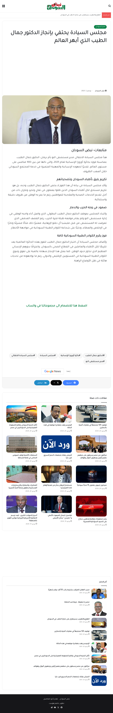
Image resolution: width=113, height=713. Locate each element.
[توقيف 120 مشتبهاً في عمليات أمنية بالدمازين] (91, 414)
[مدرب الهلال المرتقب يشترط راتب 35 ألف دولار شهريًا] (99, 594)
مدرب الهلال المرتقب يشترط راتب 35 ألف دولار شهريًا (68, 590)
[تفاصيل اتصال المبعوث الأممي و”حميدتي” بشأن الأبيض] (56, 504)
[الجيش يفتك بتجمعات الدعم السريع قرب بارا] (56, 444)
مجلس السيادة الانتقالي (23, 356)
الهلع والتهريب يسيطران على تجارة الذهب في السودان (80, 15)
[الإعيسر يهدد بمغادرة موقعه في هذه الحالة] (56, 414)
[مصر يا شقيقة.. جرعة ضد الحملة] (99, 608)
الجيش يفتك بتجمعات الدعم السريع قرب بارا (72, 677)
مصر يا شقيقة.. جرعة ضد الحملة (76, 602)
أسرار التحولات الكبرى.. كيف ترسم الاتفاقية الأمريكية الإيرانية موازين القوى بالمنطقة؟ (22, 518)
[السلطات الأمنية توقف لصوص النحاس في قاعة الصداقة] (21, 444)
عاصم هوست (54, 703)
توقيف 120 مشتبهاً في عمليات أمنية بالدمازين (71, 631)
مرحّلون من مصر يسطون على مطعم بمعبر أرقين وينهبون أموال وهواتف (61, 666)
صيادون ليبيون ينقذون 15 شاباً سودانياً (92, 485)
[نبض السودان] (56, 6)
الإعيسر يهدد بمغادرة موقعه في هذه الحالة (73, 644)
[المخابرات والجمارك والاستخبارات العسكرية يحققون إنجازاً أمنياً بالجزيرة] (21, 474)
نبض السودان (100, 91)
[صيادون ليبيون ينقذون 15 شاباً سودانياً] (91, 474)
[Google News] (52, 371)
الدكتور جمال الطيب (94, 356)
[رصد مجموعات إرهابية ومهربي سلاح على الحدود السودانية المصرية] (91, 506)
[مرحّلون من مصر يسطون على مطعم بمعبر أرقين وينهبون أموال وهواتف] (91, 444)
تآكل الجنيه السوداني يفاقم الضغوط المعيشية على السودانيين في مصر (61, 656)
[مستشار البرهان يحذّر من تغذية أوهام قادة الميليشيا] (56, 474)
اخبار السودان (100, 27)
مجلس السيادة (47, 356)
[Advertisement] (56, 67)
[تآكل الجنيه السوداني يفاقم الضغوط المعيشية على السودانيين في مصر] (21, 414)
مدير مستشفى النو (94, 362)
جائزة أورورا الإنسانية (70, 356)
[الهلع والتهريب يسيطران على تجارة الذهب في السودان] (99, 623)
